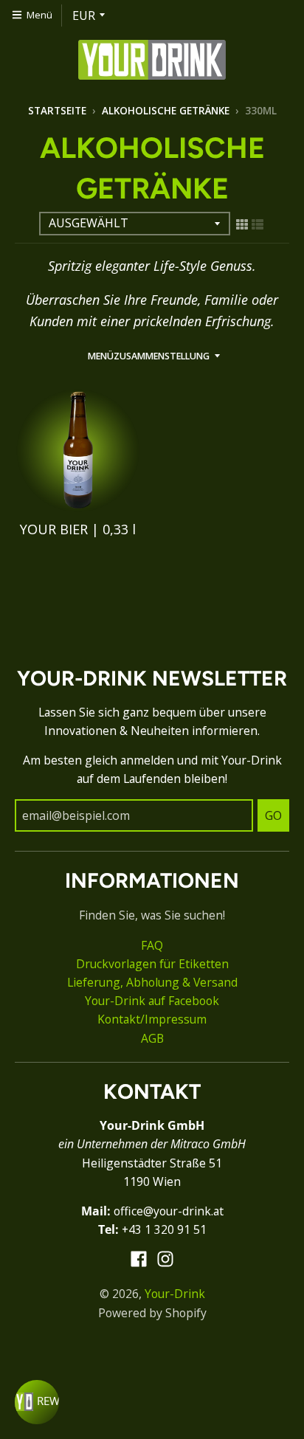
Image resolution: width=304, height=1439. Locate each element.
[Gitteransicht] (242, 224)
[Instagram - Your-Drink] (165, 1259)
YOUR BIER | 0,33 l (78, 529)
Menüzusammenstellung (149, 356)
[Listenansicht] (257, 224)
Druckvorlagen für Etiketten (152, 964)
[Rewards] (37, 1402)
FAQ (152, 945)
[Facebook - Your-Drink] (139, 1259)
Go (273, 815)
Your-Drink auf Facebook (152, 1001)
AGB (152, 1038)
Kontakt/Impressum (152, 1019)
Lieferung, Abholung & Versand (152, 982)
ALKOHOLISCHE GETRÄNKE (165, 110)
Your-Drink (175, 1294)
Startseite (57, 110)
